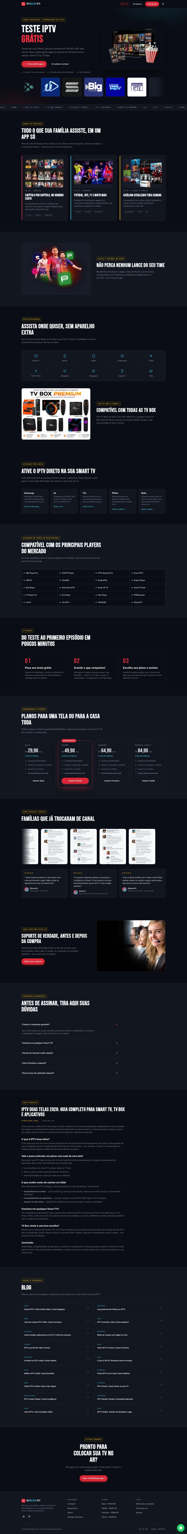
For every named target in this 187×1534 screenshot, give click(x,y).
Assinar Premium (111, 781)
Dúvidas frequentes (75, 1517)
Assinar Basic (38, 781)
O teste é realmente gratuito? (35, 1024)
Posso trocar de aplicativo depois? (38, 1073)
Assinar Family (148, 781)
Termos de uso (142, 1508)
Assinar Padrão (75, 781)
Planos (70, 1512)
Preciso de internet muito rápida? (37, 1053)
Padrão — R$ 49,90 (109, 1508)
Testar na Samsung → (32, 506)
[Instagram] (29, 1516)
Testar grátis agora (35, 64)
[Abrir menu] (163, 3)
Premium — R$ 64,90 (110, 1512)
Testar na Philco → (119, 509)
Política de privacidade (145, 1504)
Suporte (139, 1512)
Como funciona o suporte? (34, 1063)
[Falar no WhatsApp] (181, 1528)
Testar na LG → (59, 506)
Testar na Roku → (148, 509)
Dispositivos (72, 1508)
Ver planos (137, 4)
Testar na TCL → (89, 506)
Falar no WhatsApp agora (94, 1478)
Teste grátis (152, 4)
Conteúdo (71, 1504)
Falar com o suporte (33, 961)
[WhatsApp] (23, 1516)
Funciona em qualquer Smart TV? (37, 1043)
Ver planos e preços (60, 64)
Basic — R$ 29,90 (108, 1504)
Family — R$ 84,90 (109, 1517)
